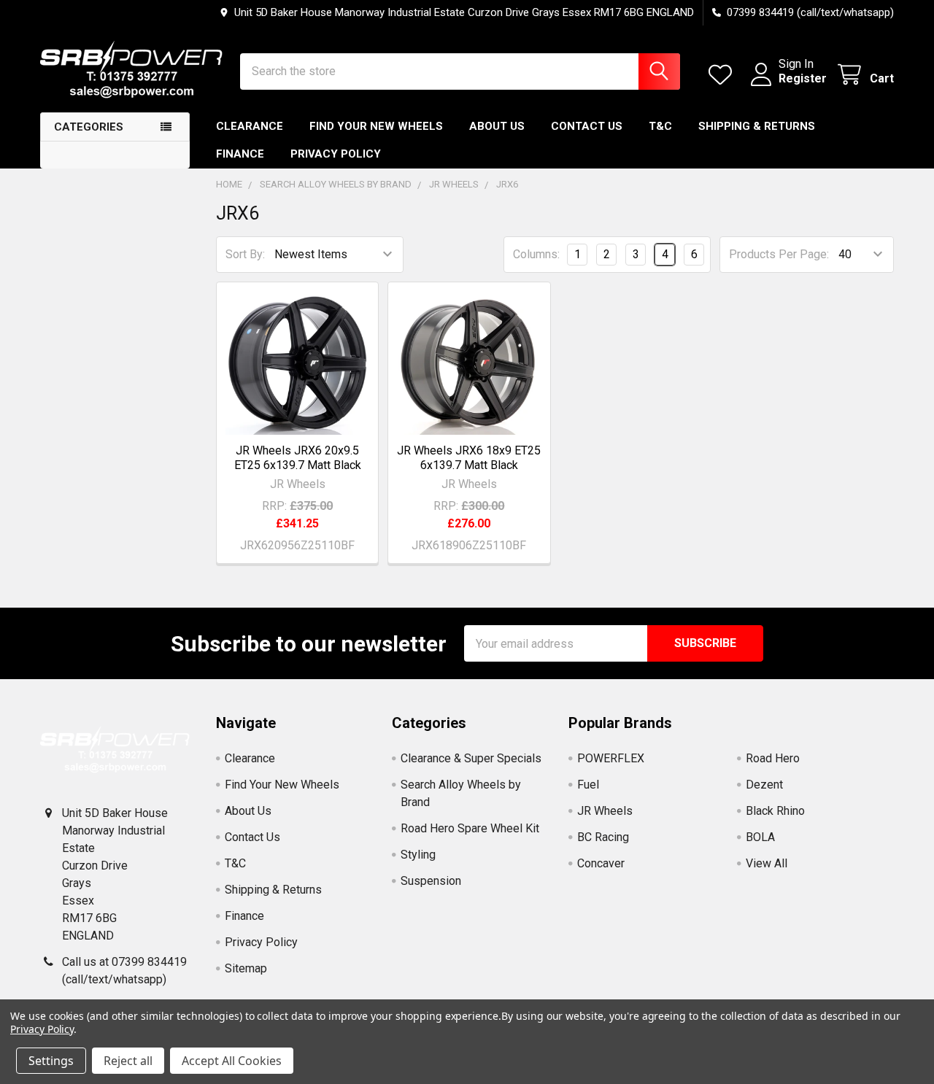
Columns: (536, 254)
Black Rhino (775, 811)
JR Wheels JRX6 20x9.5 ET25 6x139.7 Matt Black (297, 458)
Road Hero (773, 758)
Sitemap (246, 968)
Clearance (249, 126)
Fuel (588, 784)
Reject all (128, 1061)
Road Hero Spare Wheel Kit (470, 828)
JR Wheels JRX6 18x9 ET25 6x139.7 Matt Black (469, 458)
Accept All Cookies (232, 1061)
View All (766, 863)
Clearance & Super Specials (471, 758)
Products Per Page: (779, 254)
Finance (240, 153)
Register (803, 78)
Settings (51, 1061)
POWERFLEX (610, 758)
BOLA (760, 837)
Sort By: (245, 254)
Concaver (601, 863)
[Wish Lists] (723, 74)
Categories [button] (88, 126)
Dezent (764, 784)
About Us (497, 126)
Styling (418, 855)
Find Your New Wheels (376, 126)
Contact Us (586, 126)
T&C (660, 126)
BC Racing (603, 837)
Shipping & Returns (756, 126)
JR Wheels (605, 811)
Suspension (431, 881)
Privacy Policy (335, 153)
